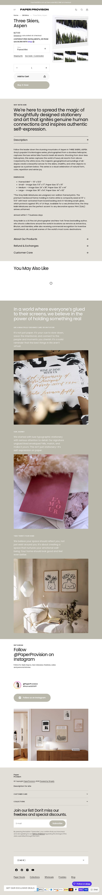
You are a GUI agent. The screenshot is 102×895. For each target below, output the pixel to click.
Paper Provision (29, 781)
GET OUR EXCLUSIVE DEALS (20, 888)
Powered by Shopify (47, 781)
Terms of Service (38, 834)
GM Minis (25, 15)
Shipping (17, 35)
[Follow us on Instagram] (17, 685)
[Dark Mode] (76, 9)
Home (16, 15)
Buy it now (23, 85)
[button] (14, 9)
